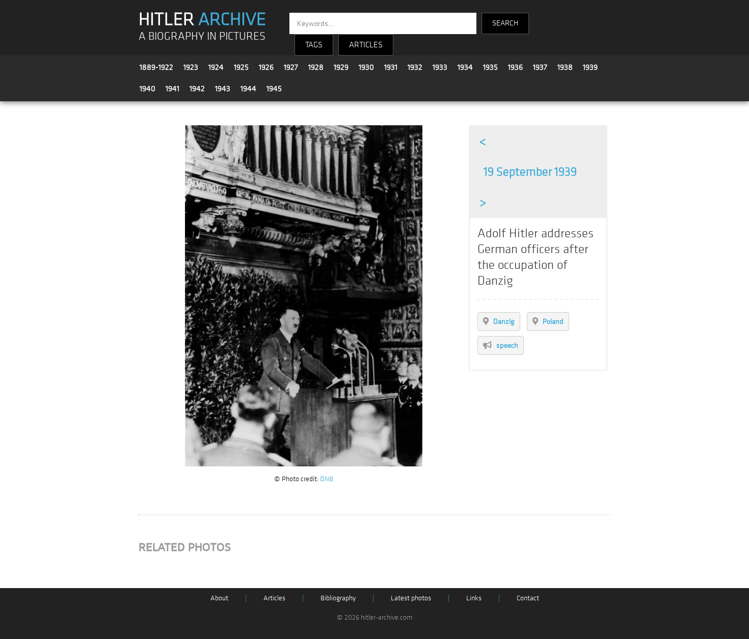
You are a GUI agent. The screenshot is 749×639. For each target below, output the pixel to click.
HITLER (202, 19)
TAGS (314, 45)
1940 (147, 89)
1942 (197, 89)
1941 (172, 89)
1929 (341, 67)
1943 (222, 89)
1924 (216, 67)
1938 (565, 67)
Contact (528, 598)
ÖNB (326, 479)
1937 (540, 67)
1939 (590, 67)
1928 (316, 67)
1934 (465, 67)
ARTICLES (366, 45)
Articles (274, 598)
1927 (291, 67)
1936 (515, 67)
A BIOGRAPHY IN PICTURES (202, 36)
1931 (390, 67)
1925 (241, 67)
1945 (274, 89)
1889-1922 (156, 67)
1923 (190, 67)
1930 (366, 67)
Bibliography (338, 598)
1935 (490, 67)
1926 (266, 67)
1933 (440, 67)
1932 (415, 67)
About (219, 598)
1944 (248, 89)
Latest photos (411, 598)
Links (473, 598)
